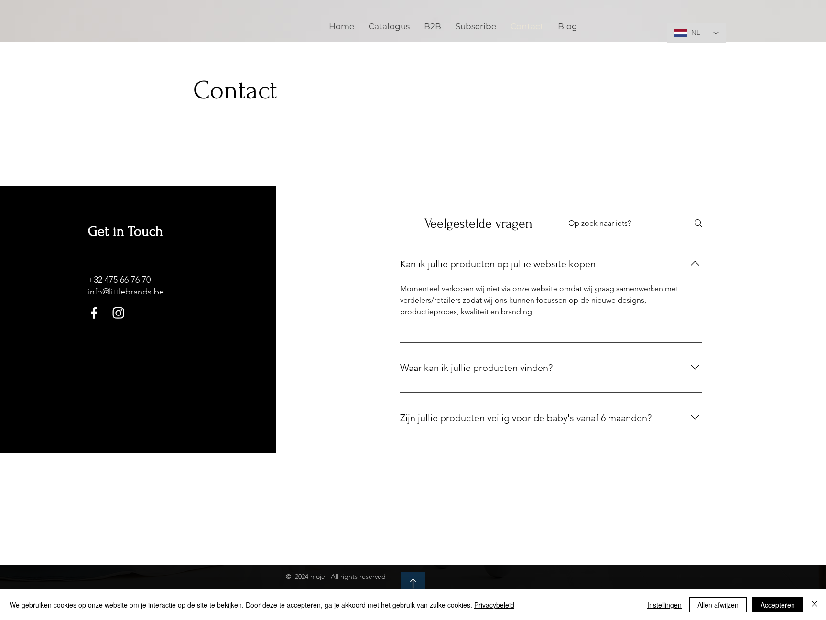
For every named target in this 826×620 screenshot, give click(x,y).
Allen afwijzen (718, 604)
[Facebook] (94, 313)
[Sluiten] (814, 604)
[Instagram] (118, 313)
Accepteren (778, 604)
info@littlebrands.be (126, 291)
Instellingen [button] (664, 604)
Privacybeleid (494, 604)
